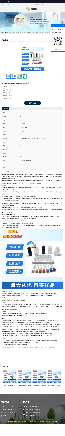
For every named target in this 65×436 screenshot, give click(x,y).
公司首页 (3, 406)
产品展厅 (17, 32)
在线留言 (10, 412)
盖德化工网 (48, 421)
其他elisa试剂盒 (30, 32)
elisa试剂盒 (23, 32)
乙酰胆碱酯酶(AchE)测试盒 (39, 385)
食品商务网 (55, 421)
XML (37, 421)
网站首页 (11, 32)
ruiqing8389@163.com (35, 409)
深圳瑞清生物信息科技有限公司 (13, 421)
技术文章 (3, 416)
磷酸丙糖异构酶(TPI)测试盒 (24, 385)
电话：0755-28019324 (31, 406)
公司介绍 (10, 406)
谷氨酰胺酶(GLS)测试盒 (54, 385)
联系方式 (3, 412)
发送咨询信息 (32, 103)
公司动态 (3, 409)
